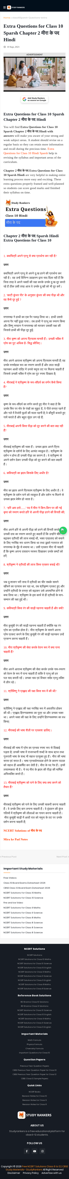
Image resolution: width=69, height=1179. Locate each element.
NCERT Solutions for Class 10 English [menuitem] (34, 967)
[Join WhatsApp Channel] (63, 530)
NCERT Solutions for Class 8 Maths (22, 917)
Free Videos (10, 877)
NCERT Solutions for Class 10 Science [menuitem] (34, 963)
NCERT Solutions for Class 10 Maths (22, 892)
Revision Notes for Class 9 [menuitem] (34, 1100)
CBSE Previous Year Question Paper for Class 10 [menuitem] (35, 1070)
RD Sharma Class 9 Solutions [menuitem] (34, 1006)
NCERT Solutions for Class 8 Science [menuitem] (34, 988)
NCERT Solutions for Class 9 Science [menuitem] (34, 976)
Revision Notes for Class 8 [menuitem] (34, 1104)
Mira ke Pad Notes (16, 839)
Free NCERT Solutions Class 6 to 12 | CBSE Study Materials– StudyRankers (37, 1168)
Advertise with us (52, 1173)
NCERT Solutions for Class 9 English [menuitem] (34, 980)
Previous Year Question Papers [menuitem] (34, 1066)
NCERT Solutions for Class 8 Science (23, 922)
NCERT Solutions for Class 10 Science (23, 897)
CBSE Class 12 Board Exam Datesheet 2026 (27, 887)
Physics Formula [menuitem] (34, 1044)
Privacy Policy (31, 1173)
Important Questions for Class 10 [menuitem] (34, 1052)
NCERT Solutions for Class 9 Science (23, 912)
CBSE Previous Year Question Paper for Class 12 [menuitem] (34, 1074)
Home (7, 17)
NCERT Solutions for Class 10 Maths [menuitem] (34, 959)
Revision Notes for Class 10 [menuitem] (34, 1096)
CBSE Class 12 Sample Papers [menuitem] (34, 1078)
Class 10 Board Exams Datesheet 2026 (24, 882)
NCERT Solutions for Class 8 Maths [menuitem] (35, 984)
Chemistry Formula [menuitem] (34, 1048)
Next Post (62, 856)
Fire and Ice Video (13, 902)
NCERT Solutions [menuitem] (34, 955)
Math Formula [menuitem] (34, 1040)
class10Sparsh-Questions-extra (29, 17)
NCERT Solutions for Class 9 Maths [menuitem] (34, 972)
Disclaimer (14, 1173)
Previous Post (9, 856)
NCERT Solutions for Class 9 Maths (22, 907)
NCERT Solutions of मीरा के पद (23, 830)
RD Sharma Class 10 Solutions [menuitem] (34, 1002)
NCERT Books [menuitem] (34, 1091)
